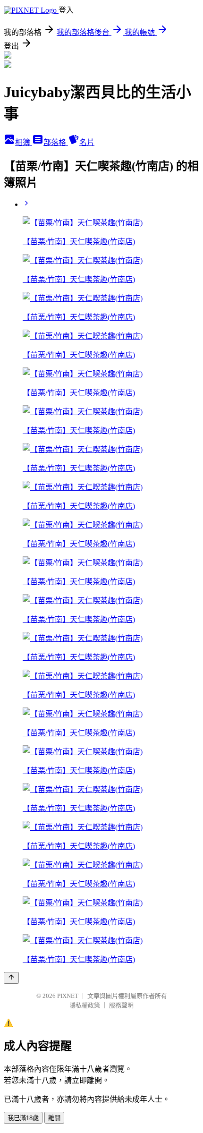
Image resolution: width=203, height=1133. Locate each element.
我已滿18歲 (23, 1118)
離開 (54, 1118)
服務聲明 (121, 1005)
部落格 (55, 142)
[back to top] (11, 978)
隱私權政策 (84, 1005)
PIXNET (67, 995)
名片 (86, 142)
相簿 (23, 142)
